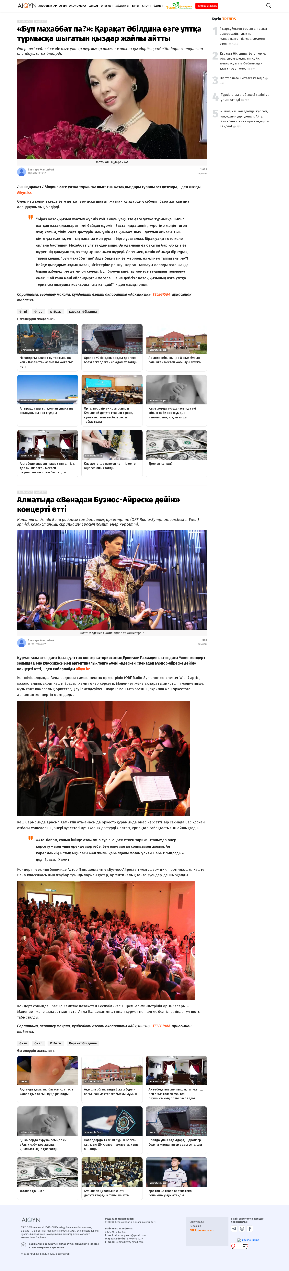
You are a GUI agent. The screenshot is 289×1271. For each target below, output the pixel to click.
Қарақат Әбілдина (83, 312)
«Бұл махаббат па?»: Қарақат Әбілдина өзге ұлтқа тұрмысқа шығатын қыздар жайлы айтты (109, 33)
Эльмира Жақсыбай (41, 169)
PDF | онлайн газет (202, 1230)
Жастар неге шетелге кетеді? (242, 78)
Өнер (38, 312)
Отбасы (56, 312)
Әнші (23, 312)
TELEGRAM (161, 294)
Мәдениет (41, 21)
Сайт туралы (197, 1221)
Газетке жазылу (206, 5)
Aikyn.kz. (83, 669)
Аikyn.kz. (24, 192)
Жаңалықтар (25, 21)
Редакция (195, 1225)
